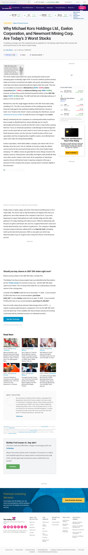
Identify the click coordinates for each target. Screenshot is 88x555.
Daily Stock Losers (78, 18)
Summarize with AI (37, 55)
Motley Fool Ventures (78, 529)
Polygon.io (23, 532)
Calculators (66, 528)
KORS (36, 88)
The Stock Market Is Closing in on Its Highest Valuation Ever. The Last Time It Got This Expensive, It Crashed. (11, 381)
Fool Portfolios (45, 534)
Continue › (13, 466)
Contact (32, 532)
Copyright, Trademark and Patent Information (63, 550)
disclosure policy (12, 433)
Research (32, 527)
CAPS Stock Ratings (66, 521)
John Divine (9, 50)
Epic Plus (45, 531)
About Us (32, 522)
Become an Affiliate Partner (78, 536)
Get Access (62, 101)
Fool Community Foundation (77, 533)
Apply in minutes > (72, 153)
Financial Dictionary (65, 531)
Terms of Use (9, 550)
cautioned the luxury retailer (12, 115)
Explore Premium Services (20, 23)
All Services (46, 522)
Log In (77, 2)
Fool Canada (55, 524)
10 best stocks (14, 283)
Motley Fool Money (46, 540)
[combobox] (15, 2)
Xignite (16, 532)
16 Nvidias (10, 448)
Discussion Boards (65, 524)
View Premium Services (73, 500)
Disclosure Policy (30, 550)
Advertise (32, 535)
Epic (44, 528)
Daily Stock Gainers (76, 16)
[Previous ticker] (5, 15)
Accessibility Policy (43, 550)
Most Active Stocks (76, 13)
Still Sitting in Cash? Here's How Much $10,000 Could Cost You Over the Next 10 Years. (47, 355)
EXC (14, 90)
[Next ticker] (70, 15)
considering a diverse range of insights (27, 432)
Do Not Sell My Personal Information (47, 552)
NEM (44, 90)
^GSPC (10, 96)
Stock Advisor (45, 525)
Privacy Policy (19, 550)
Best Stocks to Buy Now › (82, 7)
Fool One (45, 537)
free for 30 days (33, 430)
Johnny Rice (52, 373)
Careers (32, 524)
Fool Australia (55, 522)
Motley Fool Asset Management (77, 523)
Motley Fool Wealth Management (78, 526)
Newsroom (32, 530)
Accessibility (68, 2)
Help (84, 2)
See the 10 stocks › (13, 319)
